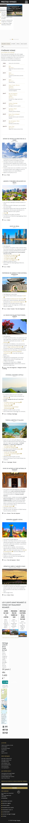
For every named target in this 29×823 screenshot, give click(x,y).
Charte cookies (6, 805)
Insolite (2, 751)
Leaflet (2, 714)
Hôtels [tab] (18, 43)
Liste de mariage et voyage (9, 814)
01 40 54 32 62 (5, 729)
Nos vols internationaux (6, 764)
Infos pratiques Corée (5, 763)
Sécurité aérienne (4, 766)
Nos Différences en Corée (6, 775)
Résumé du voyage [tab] (6, 43)
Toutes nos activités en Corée (7, 745)
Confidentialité (6, 812)
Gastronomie (4, 749)
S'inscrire (14, 788)
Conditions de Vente (7, 801)
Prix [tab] (2, 46)
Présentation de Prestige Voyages (8, 773)
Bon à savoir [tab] (24, 43)
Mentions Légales (7, 803)
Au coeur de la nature (5, 748)
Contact (4, 816)
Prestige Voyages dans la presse (7, 776)
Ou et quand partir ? (5, 767)
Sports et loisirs (4, 753)
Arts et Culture (4, 746)
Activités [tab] (13, 43)
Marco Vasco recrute (5, 778)
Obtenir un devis (6, 682)
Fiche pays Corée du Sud (6, 760)
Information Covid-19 (8, 809)
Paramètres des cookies (8, 807)
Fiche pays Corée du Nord (6, 758)
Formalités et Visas (5, 761)
